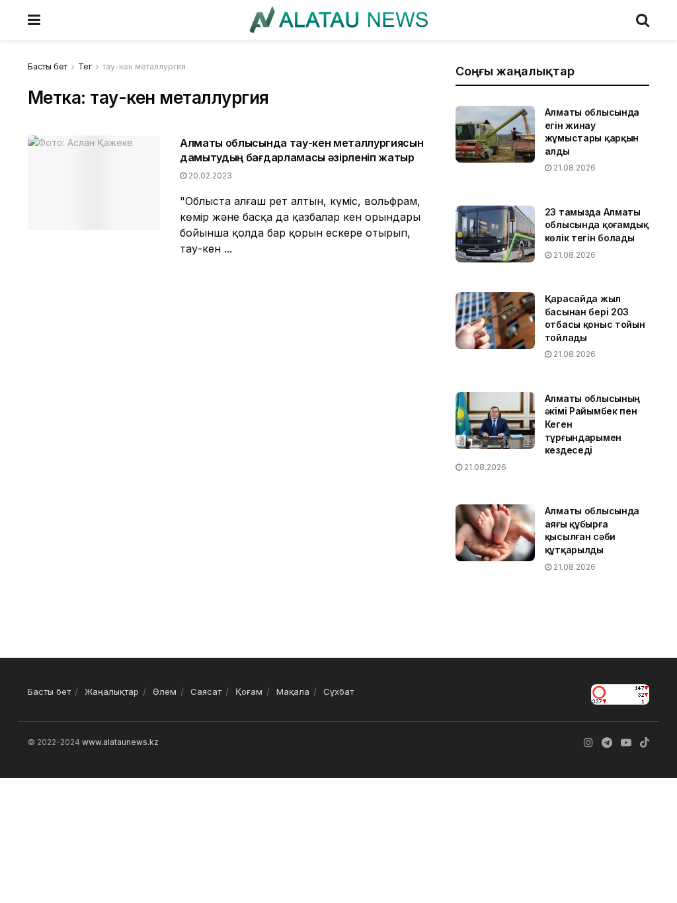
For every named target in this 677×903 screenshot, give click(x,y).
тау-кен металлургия (144, 66)
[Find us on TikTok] (644, 743)
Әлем (165, 691)
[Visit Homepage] (338, 20)
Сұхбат (338, 691)
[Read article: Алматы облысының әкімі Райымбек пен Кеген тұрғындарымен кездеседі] (495, 420)
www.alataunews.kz (120, 742)
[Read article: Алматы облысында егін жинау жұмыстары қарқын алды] (495, 134)
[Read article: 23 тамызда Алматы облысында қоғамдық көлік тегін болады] (495, 234)
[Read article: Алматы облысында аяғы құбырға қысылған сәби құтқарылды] (495, 532)
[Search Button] (642, 20)
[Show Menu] (34, 20)
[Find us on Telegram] (607, 742)
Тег (85, 66)
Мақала (292, 691)
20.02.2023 (209, 175)
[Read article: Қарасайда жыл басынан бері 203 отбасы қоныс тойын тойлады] (495, 320)
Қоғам (248, 691)
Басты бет (47, 66)
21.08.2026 (573, 168)
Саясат (205, 691)
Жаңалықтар (112, 691)
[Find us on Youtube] (626, 742)
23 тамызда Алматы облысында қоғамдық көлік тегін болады (597, 224)
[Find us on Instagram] (588, 742)
